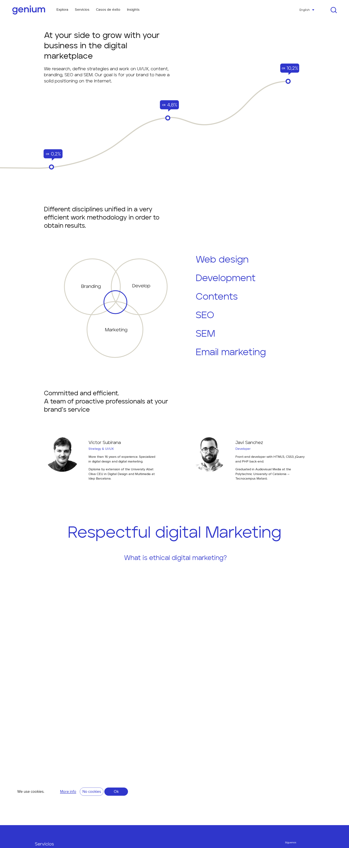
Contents (217, 297)
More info (68, 791)
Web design (222, 260)
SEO (205, 315)
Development (226, 278)
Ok (116, 791)
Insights (133, 9)
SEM (205, 334)
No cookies (91, 791)
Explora (62, 9)
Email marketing (231, 352)
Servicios (82, 9)
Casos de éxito (108, 9)
